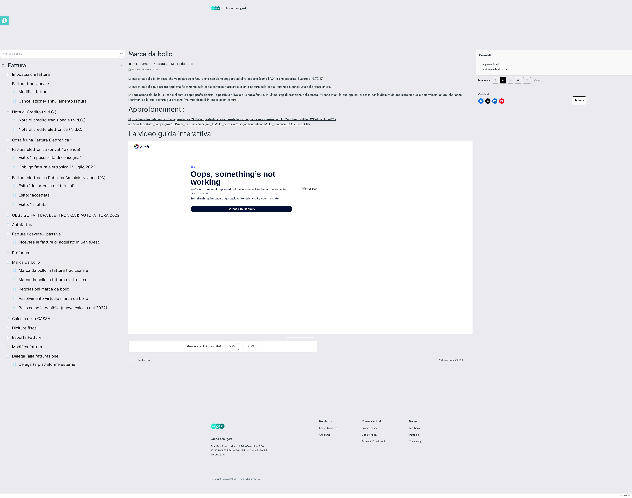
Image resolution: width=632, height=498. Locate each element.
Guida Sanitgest (235, 8)
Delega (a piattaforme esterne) (48, 364)
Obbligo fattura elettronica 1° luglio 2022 (57, 167)
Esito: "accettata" (35, 195)
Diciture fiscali (25, 328)
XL (518, 80)
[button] (4, 20)
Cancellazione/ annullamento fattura (53, 101)
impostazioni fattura (224, 99)
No (250, 346)
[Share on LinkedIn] (494, 101)
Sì (232, 346)
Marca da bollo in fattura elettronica (52, 279)
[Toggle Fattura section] (121, 66)
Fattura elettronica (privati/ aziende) (46, 149)
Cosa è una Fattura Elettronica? (41, 140)
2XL (527, 80)
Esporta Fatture (26, 337)
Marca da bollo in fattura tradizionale (53, 270)
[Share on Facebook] (481, 101)
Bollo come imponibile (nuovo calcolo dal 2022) (63, 307)
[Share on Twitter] (487, 101)
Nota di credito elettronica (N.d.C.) (51, 129)
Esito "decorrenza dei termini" (47, 185)
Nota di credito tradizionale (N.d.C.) (52, 120)
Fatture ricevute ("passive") (38, 234)
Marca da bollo (26, 262)
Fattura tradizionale (30, 83)
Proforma (20, 252)
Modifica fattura (34, 91)
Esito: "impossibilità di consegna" (50, 157)
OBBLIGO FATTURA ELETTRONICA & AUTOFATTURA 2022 (66, 215)
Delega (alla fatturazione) (36, 356)
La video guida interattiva (494, 69)
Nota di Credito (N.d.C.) (34, 112)
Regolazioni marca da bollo (44, 289)
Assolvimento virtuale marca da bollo (53, 298)
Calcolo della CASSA (31, 318)
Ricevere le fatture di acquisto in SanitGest (59, 242)
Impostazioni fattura (31, 74)
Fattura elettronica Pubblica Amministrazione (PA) (58, 177)
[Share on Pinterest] (501, 101)
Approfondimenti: (491, 64)
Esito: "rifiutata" (33, 204)
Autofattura (23, 224)
